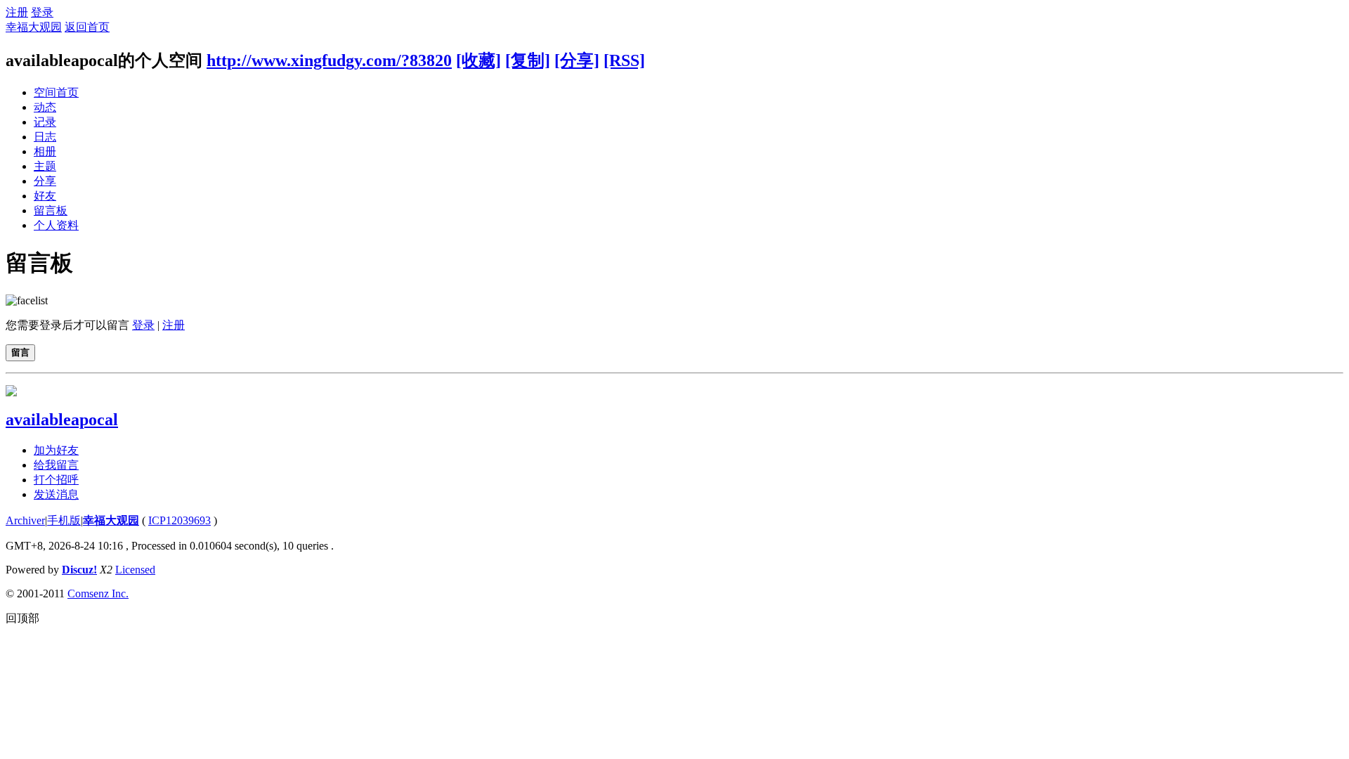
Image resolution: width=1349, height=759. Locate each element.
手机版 (64, 520)
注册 (17, 12)
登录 (42, 12)
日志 (45, 137)
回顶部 (22, 618)
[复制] (527, 60)
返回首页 (87, 27)
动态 (45, 107)
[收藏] (478, 60)
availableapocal (62, 419)
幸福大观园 (34, 27)
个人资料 (56, 225)
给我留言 (56, 465)
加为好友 (56, 450)
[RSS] (624, 60)
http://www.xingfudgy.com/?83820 (329, 60)
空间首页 (56, 92)
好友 (45, 196)
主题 (45, 166)
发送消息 (56, 494)
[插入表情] (27, 300)
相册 (45, 151)
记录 (45, 122)
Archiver (25, 520)
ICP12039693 (179, 520)
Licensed (135, 570)
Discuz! (79, 570)
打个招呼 (56, 480)
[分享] (576, 60)
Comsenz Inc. (98, 593)
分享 (45, 181)
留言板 (50, 210)
